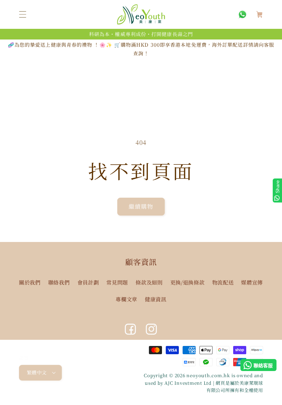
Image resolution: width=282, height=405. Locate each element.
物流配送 (223, 282)
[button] (22, 14)
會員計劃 (88, 282)
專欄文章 (126, 299)
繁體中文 (37, 372)
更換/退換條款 (187, 282)
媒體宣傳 (252, 282)
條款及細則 (148, 282)
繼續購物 (141, 206)
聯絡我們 (59, 282)
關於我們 (30, 282)
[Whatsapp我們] (242, 14)
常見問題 (117, 282)
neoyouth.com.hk (208, 375)
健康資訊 (155, 299)
